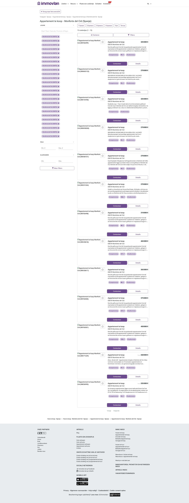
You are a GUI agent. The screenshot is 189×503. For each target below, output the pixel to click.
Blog (77, 433)
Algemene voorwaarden (79, 490)
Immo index (120, 429)
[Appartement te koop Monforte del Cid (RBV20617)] (91, 269)
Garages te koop (120, 440)
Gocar (39, 439)
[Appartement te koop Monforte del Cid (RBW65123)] (91, 70)
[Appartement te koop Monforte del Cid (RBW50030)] (91, 127)
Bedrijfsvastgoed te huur (122, 448)
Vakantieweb (41, 437)
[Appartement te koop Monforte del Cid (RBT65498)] (91, 212)
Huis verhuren (80, 442)
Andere (78, 448)
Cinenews (40, 445)
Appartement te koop (116, 42)
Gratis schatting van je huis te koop (86, 455)
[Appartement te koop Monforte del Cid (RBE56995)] (91, 383)
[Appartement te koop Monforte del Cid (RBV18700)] (91, 98)
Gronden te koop (120, 437)
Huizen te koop (119, 433)
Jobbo (39, 449)
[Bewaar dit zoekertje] (102, 42)
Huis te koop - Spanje (54, 419)
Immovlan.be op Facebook (86, 469)
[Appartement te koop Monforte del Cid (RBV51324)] (91, 184)
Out (38, 447)
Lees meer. (95, 495)
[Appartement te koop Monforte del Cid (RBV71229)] (91, 354)
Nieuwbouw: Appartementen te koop (126, 456)
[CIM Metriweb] (115, 494)
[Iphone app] (82, 483)
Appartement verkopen (83, 444)
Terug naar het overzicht (51, 12)
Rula (38, 441)
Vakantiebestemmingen (125, 473)
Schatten (98, 4)
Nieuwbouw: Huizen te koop (123, 454)
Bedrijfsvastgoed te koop (122, 438)
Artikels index (121, 470)
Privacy (66, 490)
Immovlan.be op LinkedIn (86, 471)
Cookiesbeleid (103, 490)
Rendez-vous (41, 451)
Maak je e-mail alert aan (122, 460)
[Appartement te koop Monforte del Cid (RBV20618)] (91, 241)
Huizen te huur (119, 444)
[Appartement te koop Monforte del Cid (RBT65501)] (91, 326)
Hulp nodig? (92, 490)
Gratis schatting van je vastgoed (90, 452)
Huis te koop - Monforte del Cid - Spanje (75, 419)
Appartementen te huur (122, 446)
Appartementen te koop (122, 435)
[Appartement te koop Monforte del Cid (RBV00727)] (91, 155)
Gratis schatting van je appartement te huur (89, 461)
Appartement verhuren (83, 446)
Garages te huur (120, 450)
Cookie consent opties (118, 490)
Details (138, 64)
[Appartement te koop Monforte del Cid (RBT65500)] (91, 297)
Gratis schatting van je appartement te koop (89, 459)
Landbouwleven (42, 443)
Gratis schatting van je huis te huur (86, 457)
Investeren (106, 4)
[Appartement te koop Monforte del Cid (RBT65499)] (91, 41)
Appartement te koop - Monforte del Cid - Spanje (127, 419)
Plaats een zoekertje (87, 4)
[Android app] (82, 479)
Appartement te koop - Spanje (99, 419)
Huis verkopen (80, 440)
